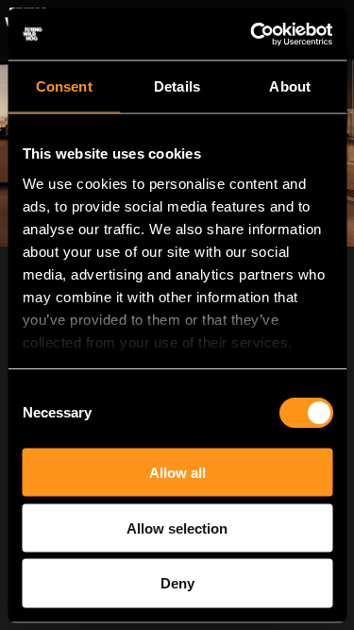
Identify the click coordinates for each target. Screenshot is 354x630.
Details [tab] (177, 86)
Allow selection (177, 527)
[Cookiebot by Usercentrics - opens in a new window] (252, 34)
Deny (177, 583)
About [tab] (290, 86)
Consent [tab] (64, 86)
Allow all (177, 472)
